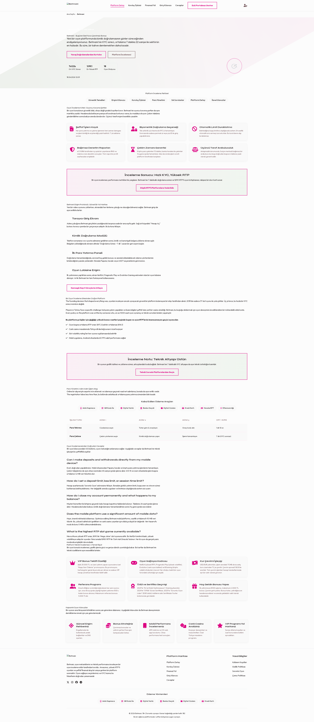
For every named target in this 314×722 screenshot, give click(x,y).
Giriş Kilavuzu (165, 5)
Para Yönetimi (158, 100)
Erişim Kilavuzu (118, 100)
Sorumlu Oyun (238, 671)
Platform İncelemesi (121, 54)
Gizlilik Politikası (238, 666)
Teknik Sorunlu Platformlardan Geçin (157, 372)
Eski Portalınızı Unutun (202, 5)
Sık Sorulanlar (177, 100)
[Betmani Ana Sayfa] (75, 5)
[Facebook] (76, 682)
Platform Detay (117, 5)
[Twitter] (68, 682)
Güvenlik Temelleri (96, 100)
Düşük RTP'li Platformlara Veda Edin (157, 188)
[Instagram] (72, 682)
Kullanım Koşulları (239, 662)
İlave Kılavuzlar (219, 100)
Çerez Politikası (238, 675)
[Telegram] (81, 682)
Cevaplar (179, 5)
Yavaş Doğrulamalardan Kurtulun (86, 54)
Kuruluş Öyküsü (134, 5)
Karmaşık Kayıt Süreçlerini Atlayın (87, 288)
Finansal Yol (150, 5)
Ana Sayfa (71, 14)
